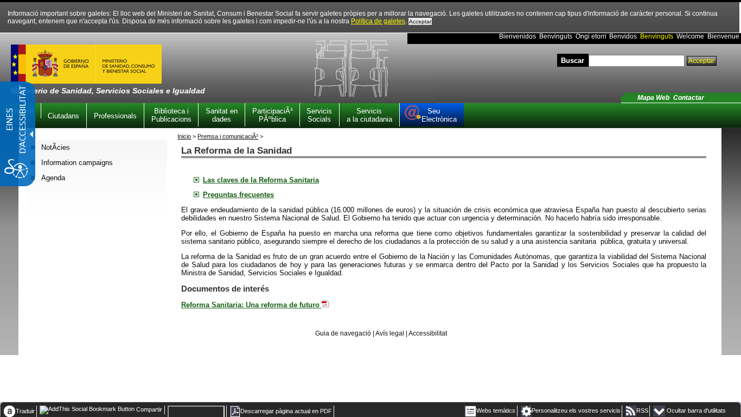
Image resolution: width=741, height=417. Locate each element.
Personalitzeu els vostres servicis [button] (576, 410)
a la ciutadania (369, 115)
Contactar (688, 98)
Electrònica (439, 115)
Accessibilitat (427, 333)
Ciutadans (63, 116)
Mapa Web (653, 98)
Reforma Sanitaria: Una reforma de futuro (251, 305)
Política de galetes (378, 21)
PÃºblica (272, 115)
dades (222, 115)
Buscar (572, 60)
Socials (319, 115)
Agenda (53, 178)
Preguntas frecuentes (238, 195)
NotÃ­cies (55, 147)
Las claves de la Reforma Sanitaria (261, 180)
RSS (642, 410)
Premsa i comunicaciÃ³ (227, 136)
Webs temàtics (495, 410)
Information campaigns (77, 163)
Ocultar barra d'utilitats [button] (696, 410)
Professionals (115, 116)
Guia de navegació (343, 333)
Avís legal (389, 333)
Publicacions (171, 115)
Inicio (184, 136)
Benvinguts (656, 36)
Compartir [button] (148, 409)
